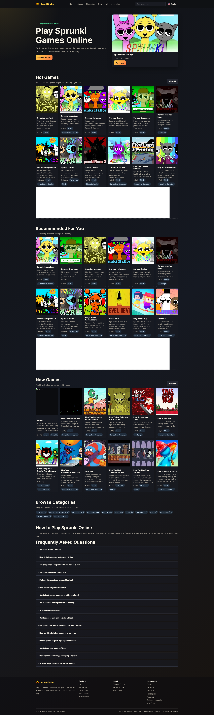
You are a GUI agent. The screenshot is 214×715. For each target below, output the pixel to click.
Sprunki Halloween (93, 118)
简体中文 (150, 690)
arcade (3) (129, 512)
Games (80, 4)
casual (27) (119, 512)
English (150, 684)
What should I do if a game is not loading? (57, 603)
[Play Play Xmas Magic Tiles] (143, 401)
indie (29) (153, 512)
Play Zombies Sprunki (70, 418)
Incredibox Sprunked (46, 167)
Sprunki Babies (116, 118)
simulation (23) (141, 512)
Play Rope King (140, 319)
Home (71, 4)
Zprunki (40, 420)
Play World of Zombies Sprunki (116, 471)
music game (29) (166, 512)
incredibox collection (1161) (59, 512)
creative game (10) (61, 516)
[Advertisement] (103, 202)
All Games (83, 687)
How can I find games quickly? (52, 587)
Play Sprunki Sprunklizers (91, 318)
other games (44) (93, 512)
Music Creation (43, 485)
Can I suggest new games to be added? (56, 618)
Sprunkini (161, 319)
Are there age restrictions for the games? (57, 663)
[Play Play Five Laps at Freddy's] (143, 150)
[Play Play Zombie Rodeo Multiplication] (95, 401)
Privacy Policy (119, 684)
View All (172, 81)
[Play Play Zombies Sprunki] (71, 402)
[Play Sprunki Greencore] (143, 101)
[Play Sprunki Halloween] (95, 101)
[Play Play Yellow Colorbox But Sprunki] (119, 401)
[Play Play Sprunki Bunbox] (167, 151)
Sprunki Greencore (141, 118)
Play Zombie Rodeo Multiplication (93, 418)
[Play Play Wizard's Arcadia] (167, 454)
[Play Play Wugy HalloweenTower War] (71, 454)
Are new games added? (49, 610)
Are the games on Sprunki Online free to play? (59, 565)
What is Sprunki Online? (50, 549)
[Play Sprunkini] (167, 302)
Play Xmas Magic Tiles (140, 418)
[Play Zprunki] (53, 403)
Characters (90, 4)
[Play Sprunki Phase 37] (95, 151)
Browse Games (44, 57)
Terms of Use (118, 687)
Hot (106, 4)
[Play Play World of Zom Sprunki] (143, 454)
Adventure (74, 180)
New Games (84, 697)
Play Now (120, 63)
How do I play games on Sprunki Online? (56, 557)
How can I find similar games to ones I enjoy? (58, 633)
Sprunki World (67, 167)
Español (150, 687)
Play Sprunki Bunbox (166, 167)
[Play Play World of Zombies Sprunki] (119, 454)
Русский (150, 697)
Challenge (162, 132)
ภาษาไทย (151, 703)
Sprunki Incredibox (69, 116)
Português (151, 694)
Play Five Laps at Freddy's (140, 167)
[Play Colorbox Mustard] (47, 101)
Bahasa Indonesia (154, 700)
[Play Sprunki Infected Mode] (167, 99)
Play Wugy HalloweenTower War (70, 471)
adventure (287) (78, 512)
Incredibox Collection (70, 132)
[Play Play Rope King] (143, 302)
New (100, 4)
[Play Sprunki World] (71, 151)
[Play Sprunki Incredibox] (145, 33)
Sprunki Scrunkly (117, 167)
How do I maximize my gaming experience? (58, 656)
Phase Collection (92, 184)
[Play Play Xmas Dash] (167, 402)
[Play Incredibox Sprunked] (47, 151)
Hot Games (83, 693)
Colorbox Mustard (45, 118)
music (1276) (41, 512)
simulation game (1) (44, 516)
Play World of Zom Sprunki (141, 471)
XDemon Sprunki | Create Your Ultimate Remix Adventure (46, 470)
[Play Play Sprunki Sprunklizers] (95, 302)
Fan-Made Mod (43, 489)
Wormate (89, 471)
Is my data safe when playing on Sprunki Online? (60, 625)
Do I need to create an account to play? (56, 580)
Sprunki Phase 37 (93, 167)
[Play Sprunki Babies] (119, 101)
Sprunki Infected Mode (164, 116)
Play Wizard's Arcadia (167, 471)
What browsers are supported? (53, 572)
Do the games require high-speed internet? (58, 640)
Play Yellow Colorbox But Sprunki (118, 418)
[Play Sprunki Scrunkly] (119, 151)
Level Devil (114, 319)
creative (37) (107, 512)
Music (46, 132)
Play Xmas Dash (164, 418)
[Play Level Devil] (119, 302)
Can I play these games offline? (53, 648)
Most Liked (115, 4)
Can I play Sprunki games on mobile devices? (59, 595)
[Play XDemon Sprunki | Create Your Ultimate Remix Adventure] (47, 453)
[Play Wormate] (95, 454)
